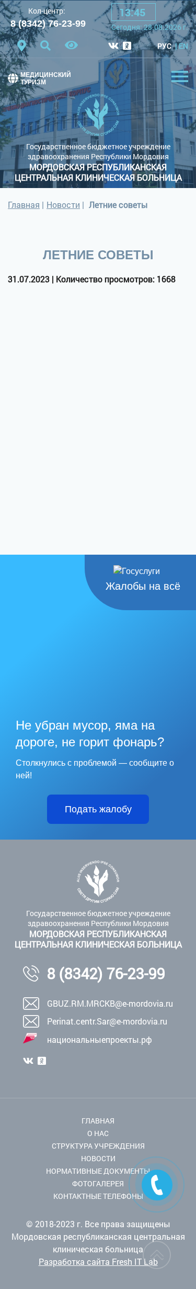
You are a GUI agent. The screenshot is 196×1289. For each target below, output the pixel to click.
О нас (98, 1133)
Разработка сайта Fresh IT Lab (98, 1261)
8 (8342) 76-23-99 (48, 23)
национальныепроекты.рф (99, 1039)
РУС (164, 46)
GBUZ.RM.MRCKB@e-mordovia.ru (110, 1003)
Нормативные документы (98, 1171)
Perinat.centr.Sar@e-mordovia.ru (107, 1021)
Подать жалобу (98, 809)
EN (183, 46)
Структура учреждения (98, 1146)
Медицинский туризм (45, 78)
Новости (63, 204)
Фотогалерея (98, 1183)
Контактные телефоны (98, 1196)
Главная (24, 204)
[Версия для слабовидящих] (71, 45)
